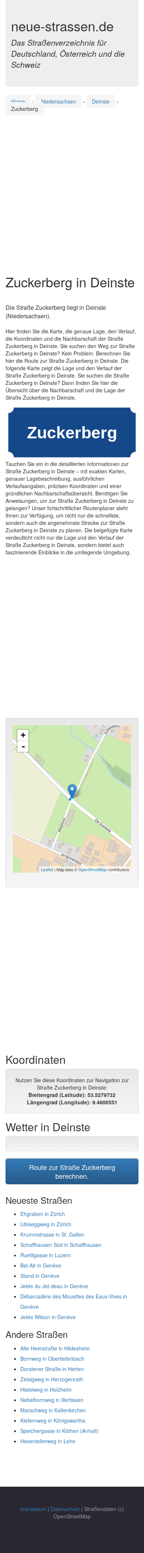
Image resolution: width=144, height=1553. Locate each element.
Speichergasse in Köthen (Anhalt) (59, 1430)
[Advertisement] (72, 188)
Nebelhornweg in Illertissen (51, 1399)
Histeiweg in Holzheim (46, 1389)
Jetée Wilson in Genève (48, 1317)
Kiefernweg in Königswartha (52, 1420)
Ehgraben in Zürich (42, 1213)
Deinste (101, 101)
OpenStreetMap (92, 869)
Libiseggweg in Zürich (45, 1224)
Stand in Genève (39, 1275)
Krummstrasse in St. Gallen (52, 1234)
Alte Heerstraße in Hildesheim (55, 1348)
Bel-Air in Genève (40, 1265)
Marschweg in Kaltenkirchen (53, 1410)
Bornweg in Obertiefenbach (52, 1358)
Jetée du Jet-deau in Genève (54, 1286)
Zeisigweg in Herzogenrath (51, 1379)
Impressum (33, 1508)
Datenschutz (65, 1508)
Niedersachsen (58, 101)
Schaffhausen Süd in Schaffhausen (61, 1244)
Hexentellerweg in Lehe (47, 1441)
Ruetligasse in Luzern (45, 1255)
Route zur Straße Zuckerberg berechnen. (72, 1171)
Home (18, 101)
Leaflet (47, 869)
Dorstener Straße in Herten (52, 1369)
